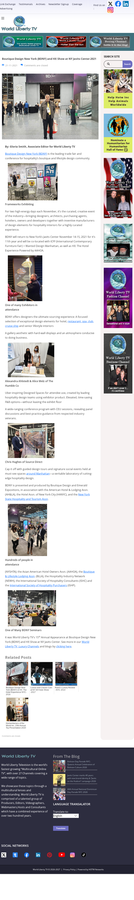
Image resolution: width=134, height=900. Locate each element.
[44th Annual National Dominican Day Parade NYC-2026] (59, 794)
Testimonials (26, 4)
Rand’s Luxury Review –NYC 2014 (65, 688)
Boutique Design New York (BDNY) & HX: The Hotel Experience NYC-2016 (16, 691)
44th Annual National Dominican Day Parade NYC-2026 (82, 790)
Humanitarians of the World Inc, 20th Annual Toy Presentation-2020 (16, 725)
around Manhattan (38, 473)
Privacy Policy (69, 869)
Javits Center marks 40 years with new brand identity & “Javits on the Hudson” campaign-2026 (81, 778)
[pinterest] (49, 854)
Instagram (110, 10)
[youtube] (62, 854)
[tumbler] (15, 854)
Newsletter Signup (59, 4)
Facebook (118, 4)
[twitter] (3, 854)
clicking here (63, 646)
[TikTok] (83, 854)
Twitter (110, 4)
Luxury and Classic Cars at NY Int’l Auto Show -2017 (41, 689)
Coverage (77, 4)
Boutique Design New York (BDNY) (26, 154)
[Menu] (3, 18)
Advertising (6, 8)
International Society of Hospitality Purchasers (38, 585)
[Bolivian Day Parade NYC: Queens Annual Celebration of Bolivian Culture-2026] (59, 766)
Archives (40, 4)
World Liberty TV (40, 869)
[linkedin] (38, 854)
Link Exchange (8, 4)
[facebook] (26, 854)
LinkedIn (126, 4)
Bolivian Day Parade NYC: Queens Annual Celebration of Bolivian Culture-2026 (81, 764)
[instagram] (72, 854)
